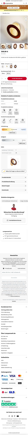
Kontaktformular (9, 294)
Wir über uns (4, 336)
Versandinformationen (7, 322)
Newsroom (4, 350)
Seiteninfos (5, 357)
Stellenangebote (10, 343)
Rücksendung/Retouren (7, 317)
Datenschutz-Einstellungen (7, 419)
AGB (2, 360)
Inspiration (4, 353)
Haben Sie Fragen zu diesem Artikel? (15, 171)
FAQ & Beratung (5, 312)
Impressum (4, 365)
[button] (3, 46)
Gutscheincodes (5, 348)
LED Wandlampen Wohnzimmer (9, 201)
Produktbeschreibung (8, 181)
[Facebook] (10, 416)
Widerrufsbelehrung (6, 367)
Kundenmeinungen (7, 397)
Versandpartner (7, 388)
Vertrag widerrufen (6, 310)
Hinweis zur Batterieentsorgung (14, 420)
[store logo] (8, 3)
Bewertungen (6, 186)
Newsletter (4, 339)
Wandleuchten (6, 13)
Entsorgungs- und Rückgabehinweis (14, 423)
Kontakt (3, 324)
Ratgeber (10, 353)
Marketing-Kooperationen (8, 341)
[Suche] (24, 3)
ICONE (15, 101)
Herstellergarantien (6, 326)
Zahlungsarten (5, 319)
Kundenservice (6, 307)
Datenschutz (4, 363)
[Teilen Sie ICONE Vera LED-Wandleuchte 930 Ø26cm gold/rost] (26, 20)
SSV (13, 7)
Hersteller (14, 301)
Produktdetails (6, 177)
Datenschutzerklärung (15, 296)
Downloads (5, 190)
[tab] (14, 318)
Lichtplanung (4, 346)
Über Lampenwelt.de (8, 333)
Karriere (3, 343)
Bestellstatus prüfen (6, 314)
